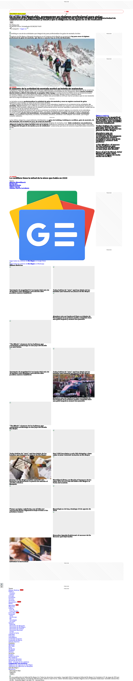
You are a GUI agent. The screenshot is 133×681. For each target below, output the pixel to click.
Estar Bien (14, 613)
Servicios (12, 600)
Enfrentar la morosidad (19, 562)
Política (11, 592)
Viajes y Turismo (15, 15)
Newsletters (15, 602)
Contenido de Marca (15, 640)
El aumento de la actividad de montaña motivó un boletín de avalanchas (46, 88)
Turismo (11, 599)
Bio (11, 618)
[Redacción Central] (11, 21)
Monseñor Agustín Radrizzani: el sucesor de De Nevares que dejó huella (72, 536)
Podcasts (12, 636)
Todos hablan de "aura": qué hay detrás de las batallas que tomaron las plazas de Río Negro (71, 291)
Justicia (12, 594)
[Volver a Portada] (67, 11)
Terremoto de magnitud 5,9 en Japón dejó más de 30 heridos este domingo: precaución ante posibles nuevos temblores (109, 120)
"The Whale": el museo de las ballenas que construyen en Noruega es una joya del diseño (28, 345)
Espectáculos (14, 611)
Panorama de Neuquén (17, 626)
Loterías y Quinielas (15, 659)
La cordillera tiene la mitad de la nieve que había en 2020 (38, 178)
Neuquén (12, 644)
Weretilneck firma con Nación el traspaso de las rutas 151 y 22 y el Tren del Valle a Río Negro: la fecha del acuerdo (72, 481)
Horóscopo (13, 617)
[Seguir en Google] (10, 35)
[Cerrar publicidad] (1, 584)
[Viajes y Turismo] (66, 14)
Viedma (11, 652)
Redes (11, 603)
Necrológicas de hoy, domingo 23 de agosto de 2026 (72, 509)
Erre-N (12, 609)
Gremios (12, 593)
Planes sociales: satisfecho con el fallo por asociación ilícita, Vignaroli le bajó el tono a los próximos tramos (29, 510)
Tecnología (13, 620)
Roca (10, 647)
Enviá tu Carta (14, 633)
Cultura (11, 608)
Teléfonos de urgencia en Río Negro (21, 665)
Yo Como (12, 621)
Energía (11, 596)
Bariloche (12, 649)
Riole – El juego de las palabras (19, 662)
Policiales (12, 634)
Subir (12, 674)
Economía (12, 597)
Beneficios (12, 669)
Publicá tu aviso (14, 656)
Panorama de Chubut (17, 629)
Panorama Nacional (16, 630)
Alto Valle (12, 646)
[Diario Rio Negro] (10, 676)
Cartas (12, 631)
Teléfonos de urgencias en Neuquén (21, 666)
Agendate (13, 605)
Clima (11, 616)
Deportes (12, 607)
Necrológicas (13, 657)
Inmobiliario (13, 637)
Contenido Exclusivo (15, 639)
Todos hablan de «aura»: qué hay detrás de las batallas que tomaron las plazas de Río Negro (108, 128)
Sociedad (24, 15)
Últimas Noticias (16, 590)
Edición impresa (14, 642)
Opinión (11, 623)
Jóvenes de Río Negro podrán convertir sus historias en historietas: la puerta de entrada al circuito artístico (29, 481)
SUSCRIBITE (18, 14)
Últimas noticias (102, 116)
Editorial (12, 624)
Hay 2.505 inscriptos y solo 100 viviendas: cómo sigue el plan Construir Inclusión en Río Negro (72, 454)
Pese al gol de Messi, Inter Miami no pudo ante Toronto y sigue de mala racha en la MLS (109, 154)
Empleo (11, 655)
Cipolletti (11, 650)
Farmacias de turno (15, 660)
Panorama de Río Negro (17, 627)
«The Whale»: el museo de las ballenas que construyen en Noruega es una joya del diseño (108, 146)
